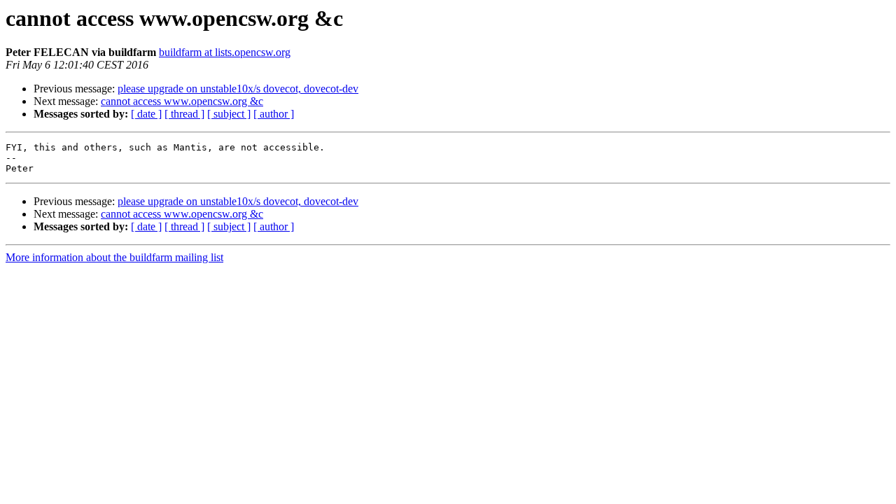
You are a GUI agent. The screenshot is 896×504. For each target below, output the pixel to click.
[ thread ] (184, 114)
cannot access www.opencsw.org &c (182, 101)
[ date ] (146, 114)
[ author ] (273, 114)
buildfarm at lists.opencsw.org (224, 52)
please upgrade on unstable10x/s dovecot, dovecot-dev (238, 88)
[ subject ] (229, 114)
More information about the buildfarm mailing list (114, 257)
